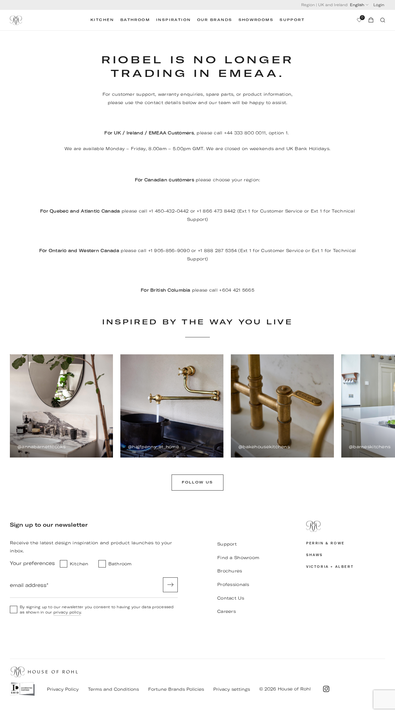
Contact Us (230, 598)
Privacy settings (231, 689)
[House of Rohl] (345, 526)
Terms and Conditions (113, 689)
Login (378, 4)
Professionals (233, 584)
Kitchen (102, 20)
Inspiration (173, 20)
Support (292, 20)
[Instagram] (326, 689)
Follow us (197, 482)
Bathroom (135, 20)
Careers (226, 611)
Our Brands (214, 20)
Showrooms (256, 20)
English (357, 4)
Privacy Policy (63, 689)
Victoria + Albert (330, 567)
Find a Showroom (238, 557)
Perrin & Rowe (325, 543)
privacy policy (67, 612)
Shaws (314, 555)
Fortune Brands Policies (176, 689)
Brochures (229, 571)
